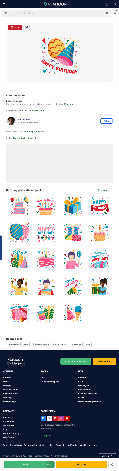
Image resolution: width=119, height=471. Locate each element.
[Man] (19, 286)
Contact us (8, 421)
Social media (48, 411)
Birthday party (32, 131)
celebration (13, 344)
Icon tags (7, 397)
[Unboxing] (100, 259)
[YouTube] (67, 418)
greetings (76, 344)
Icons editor (84, 389)
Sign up (47, 435)
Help (80, 371)
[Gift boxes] (73, 233)
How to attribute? (37, 110)
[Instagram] (61, 418)
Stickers (7, 385)
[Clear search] (100, 13)
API (42, 377)
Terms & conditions (12, 445)
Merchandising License (89, 401)
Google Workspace (50, 381)
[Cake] (46, 206)
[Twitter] (49, 418)
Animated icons (10, 393)
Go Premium (104, 361)
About (6, 417)
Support (82, 377)
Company (8, 411)
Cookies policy (46, 445)
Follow (81, 397)
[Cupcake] (100, 233)
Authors (7, 377)
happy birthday (60, 344)
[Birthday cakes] (19, 206)
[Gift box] (73, 206)
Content (8, 371)
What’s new (8, 437)
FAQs (80, 381)
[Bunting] (46, 233)
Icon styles (83, 385)
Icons (6, 381)
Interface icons (10, 389)
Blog (5, 429)
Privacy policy (30, 445)
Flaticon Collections (87, 393)
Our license (8, 425)
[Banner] (100, 206)
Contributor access (76, 361)
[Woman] (73, 259)
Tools (44, 371)
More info (68, 104)
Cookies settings (88, 445)
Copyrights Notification (67, 445)
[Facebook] (43, 418)
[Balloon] (19, 233)
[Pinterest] (55, 418)
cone (87, 344)
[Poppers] (73, 286)
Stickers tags (9, 401)
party (25, 344)
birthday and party (40, 344)
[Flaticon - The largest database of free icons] (55, 4)
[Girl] (100, 286)
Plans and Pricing (11, 433)
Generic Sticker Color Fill (24, 138)
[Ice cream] (73, 313)
